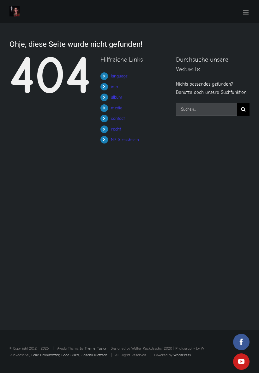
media (116, 108)
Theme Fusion (96, 348)
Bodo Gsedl (70, 355)
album (116, 97)
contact (118, 118)
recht (116, 129)
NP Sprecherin (125, 139)
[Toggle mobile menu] (246, 12)
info (114, 86)
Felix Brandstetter (45, 355)
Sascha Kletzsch (94, 355)
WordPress (182, 355)
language (119, 76)
